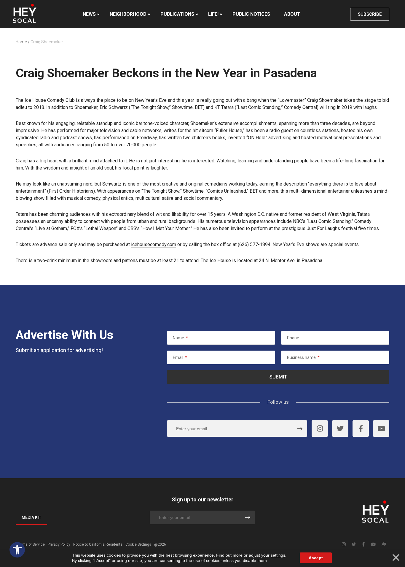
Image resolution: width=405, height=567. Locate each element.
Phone (293, 337)
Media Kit (31, 517)
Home (21, 41)
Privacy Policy (59, 544)
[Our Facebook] (361, 428)
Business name (303, 357)
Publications (177, 14)
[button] (17, 550)
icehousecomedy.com (153, 244)
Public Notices (251, 14)
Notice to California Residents (97, 544)
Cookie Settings (138, 544)
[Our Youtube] (381, 428)
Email (180, 357)
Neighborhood (128, 14)
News (89, 14)
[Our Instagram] (320, 428)
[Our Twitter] (340, 428)
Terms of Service (31, 544)
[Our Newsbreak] (384, 544)
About (292, 14)
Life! (213, 14)
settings (278, 555)
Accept (316, 557)
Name (180, 337)
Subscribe (370, 14)
